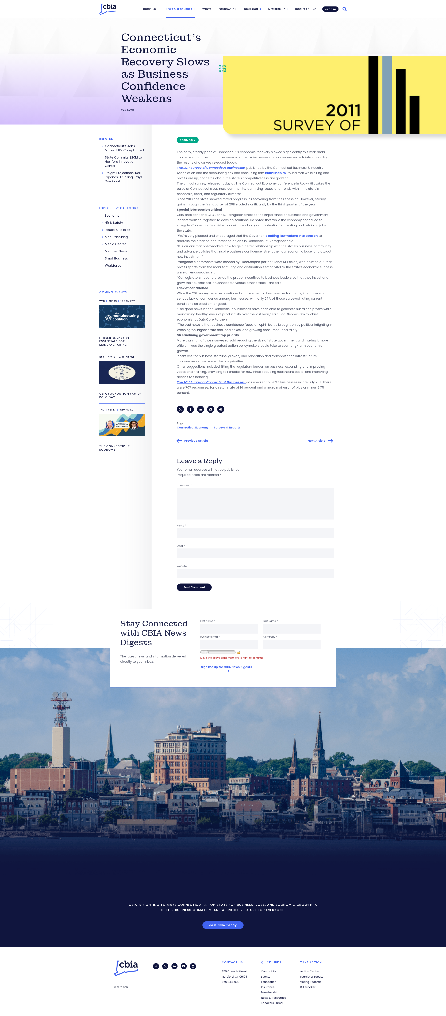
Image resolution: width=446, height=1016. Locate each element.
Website (182, 566)
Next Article (316, 441)
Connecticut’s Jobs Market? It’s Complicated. (124, 148)
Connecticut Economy (193, 428)
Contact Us (268, 971)
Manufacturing (116, 237)
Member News (116, 251)
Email (181, 546)
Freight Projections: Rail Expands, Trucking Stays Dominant (123, 177)
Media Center (115, 244)
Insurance (251, 9)
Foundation (228, 9)
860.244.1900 (230, 982)
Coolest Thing (306, 9)
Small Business (116, 258)
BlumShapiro (275, 173)
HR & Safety (114, 223)
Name (181, 525)
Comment (184, 485)
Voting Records (310, 982)
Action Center (310, 971)
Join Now (330, 9)
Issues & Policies (117, 230)
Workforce (113, 266)
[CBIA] (107, 9)
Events (207, 9)
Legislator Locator (312, 977)
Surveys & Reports (227, 428)
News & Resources (179, 9)
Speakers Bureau (272, 1003)
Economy (112, 215)
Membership (276, 9)
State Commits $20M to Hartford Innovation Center (123, 161)
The (211, 167)
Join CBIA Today (223, 925)
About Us (149, 9)
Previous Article (196, 441)
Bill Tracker (308, 987)
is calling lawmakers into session (291, 236)
